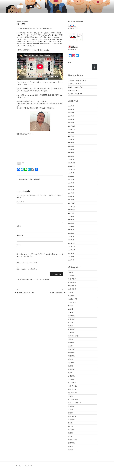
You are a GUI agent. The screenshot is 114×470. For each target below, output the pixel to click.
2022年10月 (71, 250)
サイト (19, 245)
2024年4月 (71, 189)
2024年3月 (71, 193)
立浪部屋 (70, 396)
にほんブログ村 (72, 28)
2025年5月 (71, 146)
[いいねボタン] (19, 163)
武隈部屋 (70, 366)
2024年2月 (71, 196)
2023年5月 (71, 226)
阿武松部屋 (71, 429)
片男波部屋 (71, 376)
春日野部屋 (21, 179)
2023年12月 (71, 203)
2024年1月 (71, 199)
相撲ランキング (72, 49)
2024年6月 (71, 183)
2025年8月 (71, 136)
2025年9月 (71, 133)
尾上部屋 (70, 322)
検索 (69, 62)
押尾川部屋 (71, 342)
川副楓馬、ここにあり (74, 83)
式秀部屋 (70, 339)
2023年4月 (71, 230)
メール (20, 235)
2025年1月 (71, 159)
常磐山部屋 (71, 332)
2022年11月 (71, 246)
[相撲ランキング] (73, 47)
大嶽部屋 (70, 312)
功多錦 (26, 21)
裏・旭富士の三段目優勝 (75, 94)
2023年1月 (71, 240)
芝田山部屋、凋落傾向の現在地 (77, 80)
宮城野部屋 (71, 319)
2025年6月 (71, 143)
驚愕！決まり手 (72, 439)
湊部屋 (70, 372)
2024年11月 (71, 166)
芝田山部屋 (71, 406)
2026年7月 (71, 109)
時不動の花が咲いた (74, 90)
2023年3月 (71, 233)
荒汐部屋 (70, 409)
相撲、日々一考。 (29, 6)
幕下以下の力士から (74, 336)
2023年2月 (71, 236)
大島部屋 (70, 309)
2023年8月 (71, 216)
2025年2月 (71, 156)
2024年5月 (71, 186)
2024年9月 (71, 173)
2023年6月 (71, 223)
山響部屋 (70, 325)
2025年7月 (71, 139)
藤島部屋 (70, 413)
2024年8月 (71, 176)
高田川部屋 (71, 443)
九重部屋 (70, 272)
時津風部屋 (71, 352)
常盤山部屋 (71, 329)
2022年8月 (71, 256)
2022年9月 (71, 253)
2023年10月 (71, 210)
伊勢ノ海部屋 (72, 285)
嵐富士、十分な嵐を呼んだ (75, 87)
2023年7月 (71, 220)
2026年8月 (71, 106)
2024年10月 (71, 169)
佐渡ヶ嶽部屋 (72, 289)
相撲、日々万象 (28, 179)
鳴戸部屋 (70, 449)
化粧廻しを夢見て (73, 299)
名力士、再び (72, 302)
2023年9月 (71, 213)
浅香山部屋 (71, 369)
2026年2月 (71, 119)
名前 (19, 226)
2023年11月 (71, 206)
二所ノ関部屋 (72, 279)
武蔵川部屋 (71, 362)
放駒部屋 (70, 346)
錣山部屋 (70, 423)
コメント (20, 201)
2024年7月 (71, 179)
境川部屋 (70, 305)
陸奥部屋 (70, 433)
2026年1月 (71, 122)
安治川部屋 (71, 315)
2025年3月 (71, 153)
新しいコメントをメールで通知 (27, 262)
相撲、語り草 (72, 389)
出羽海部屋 (71, 295)
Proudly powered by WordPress (25, 466)
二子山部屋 (71, 275)
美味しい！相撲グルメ (74, 402)
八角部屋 (70, 292)
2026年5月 (71, 112)
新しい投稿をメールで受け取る (27, 269)
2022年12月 (71, 243)
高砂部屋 (70, 446)
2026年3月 (71, 116)
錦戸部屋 (70, 426)
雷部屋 (70, 436)
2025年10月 (71, 129)
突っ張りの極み (36, 179)
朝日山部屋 (71, 356)
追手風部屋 (71, 419)
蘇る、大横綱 (72, 416)
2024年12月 (71, 163)
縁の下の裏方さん (73, 399)
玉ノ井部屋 (71, 379)
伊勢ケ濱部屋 (72, 282)
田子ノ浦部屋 (72, 382)
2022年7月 (71, 260)
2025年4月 (71, 149)
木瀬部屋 (70, 359)
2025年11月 (71, 126)
